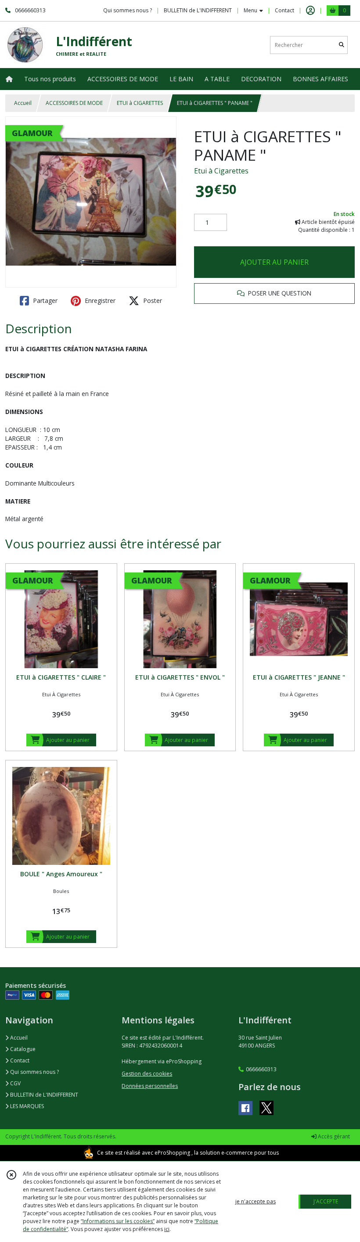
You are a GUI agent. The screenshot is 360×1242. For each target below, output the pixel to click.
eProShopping (172, 1152)
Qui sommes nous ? (34, 1072)
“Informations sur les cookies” (118, 1221)
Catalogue (22, 1049)
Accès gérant (333, 1136)
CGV (15, 1083)
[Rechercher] (341, 45)
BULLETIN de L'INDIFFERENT (43, 1094)
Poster (151, 300)
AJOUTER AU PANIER (274, 262)
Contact (284, 10)
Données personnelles (150, 1086)
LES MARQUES (26, 1106)
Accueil (23, 103)
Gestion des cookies (147, 1073)
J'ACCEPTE (325, 1201)
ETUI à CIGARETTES (140, 103)
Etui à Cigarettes (221, 171)
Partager (44, 300)
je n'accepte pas (255, 1201)
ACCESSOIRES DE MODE (74, 103)
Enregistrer (99, 300)
